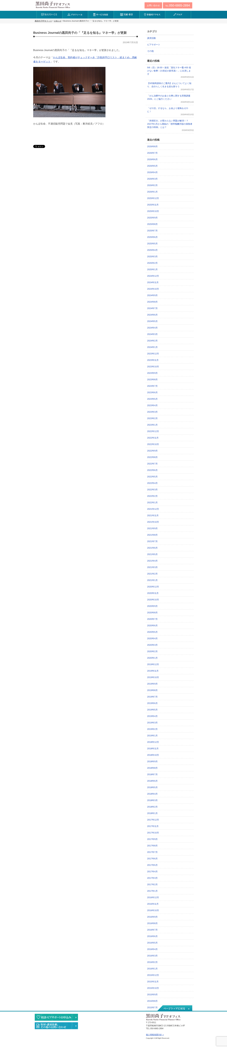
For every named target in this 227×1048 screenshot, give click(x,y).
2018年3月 (152, 800)
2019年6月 (152, 703)
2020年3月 (152, 645)
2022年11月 (153, 438)
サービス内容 (101, 14)
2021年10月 (153, 522)
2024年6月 (152, 315)
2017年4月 (152, 871)
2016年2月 (152, 962)
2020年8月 (152, 612)
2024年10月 (153, 289)
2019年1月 (152, 735)
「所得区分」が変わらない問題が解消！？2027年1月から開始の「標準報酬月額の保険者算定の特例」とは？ (169, 123)
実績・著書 (126, 14)
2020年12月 (153, 586)
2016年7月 (152, 930)
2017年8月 (152, 845)
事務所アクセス (152, 14)
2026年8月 (152, 146)
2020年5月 (152, 632)
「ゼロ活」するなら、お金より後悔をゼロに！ (167, 110)
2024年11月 (153, 282)
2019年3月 (152, 722)
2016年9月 (152, 917)
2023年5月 (152, 399)
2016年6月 (152, 936)
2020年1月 (152, 658)
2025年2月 (152, 263)
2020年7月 (152, 619)
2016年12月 (153, 897)
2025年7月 (152, 230)
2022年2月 (152, 496)
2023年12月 (153, 353)
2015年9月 (152, 994)
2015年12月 (153, 975)
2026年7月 (152, 153)
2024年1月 (152, 347)
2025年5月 (152, 243)
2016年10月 (153, 910)
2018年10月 (153, 755)
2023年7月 (152, 386)
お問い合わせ (153, 5)
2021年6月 (152, 548)
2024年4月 (152, 327)
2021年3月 (152, 567)
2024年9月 (152, 295)
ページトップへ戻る (174, 1008)
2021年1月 (152, 580)
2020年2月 (152, 651)
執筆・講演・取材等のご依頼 (56, 1025)
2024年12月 (153, 276)
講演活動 (151, 38)
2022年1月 (152, 502)
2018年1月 (152, 813)
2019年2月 (152, 729)
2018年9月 (152, 761)
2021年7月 (152, 541)
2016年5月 (152, 942)
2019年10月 (153, 677)
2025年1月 (152, 269)
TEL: (177, 5)
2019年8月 (152, 690)
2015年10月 (153, 988)
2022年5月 (152, 476)
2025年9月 (152, 217)
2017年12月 (153, 819)
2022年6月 (152, 470)
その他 (150, 51)
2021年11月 (153, 515)
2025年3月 (152, 256)
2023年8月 (152, 379)
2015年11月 (153, 981)
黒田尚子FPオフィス (53, 5)
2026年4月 (152, 172)
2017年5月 (152, 865)
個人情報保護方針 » (155, 1035)
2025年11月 (153, 204)
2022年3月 (152, 489)
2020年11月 (153, 593)
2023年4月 (152, 405)
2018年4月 (152, 794)
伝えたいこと (49, 14)
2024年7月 (152, 308)
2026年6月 (152, 159)
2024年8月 (152, 302)
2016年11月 (153, 904)
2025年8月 (152, 224)
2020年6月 (152, 625)
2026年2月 (152, 185)
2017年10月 (153, 832)
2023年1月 (152, 425)
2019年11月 (153, 671)
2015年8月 (152, 1001)
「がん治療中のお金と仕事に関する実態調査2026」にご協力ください (168, 97)
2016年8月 (152, 923)
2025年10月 (153, 211)
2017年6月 (152, 858)
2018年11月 (153, 748)
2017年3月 (152, 878)
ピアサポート (153, 44)
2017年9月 (152, 839)
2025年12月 (153, 198)
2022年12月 (153, 431)
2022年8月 (152, 457)
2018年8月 (152, 768)
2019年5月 (152, 709)
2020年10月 (153, 599)
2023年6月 (152, 392)
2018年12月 (153, 742)
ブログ (178, 14)
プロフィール (75, 14)
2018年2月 (152, 807)
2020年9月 (152, 606)
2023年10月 (153, 366)
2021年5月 (152, 554)
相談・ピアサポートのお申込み (56, 1017)
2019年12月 (153, 664)
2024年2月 (152, 340)
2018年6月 (152, 781)
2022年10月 (153, 444)
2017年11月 (153, 826)
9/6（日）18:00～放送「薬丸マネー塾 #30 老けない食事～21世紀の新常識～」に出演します (169, 70)
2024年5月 (152, 321)
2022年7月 (152, 463)
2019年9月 (152, 684)
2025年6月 (152, 237)
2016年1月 (152, 968)
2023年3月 (152, 412)
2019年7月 (152, 696)
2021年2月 (152, 573)
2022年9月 (152, 450)
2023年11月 (153, 360)
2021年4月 (152, 561)
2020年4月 (152, 638)
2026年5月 (152, 166)
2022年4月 (152, 483)
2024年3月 (152, 334)
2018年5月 (152, 787)
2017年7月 (152, 852)
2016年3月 (152, 955)
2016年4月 (152, 949)
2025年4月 (152, 250)
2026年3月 (152, 179)
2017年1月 (152, 891)
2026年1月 (152, 192)
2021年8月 (152, 535)
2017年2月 (152, 884)
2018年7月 (152, 774)
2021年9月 (152, 528)
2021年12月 (153, 509)
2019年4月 (152, 716)
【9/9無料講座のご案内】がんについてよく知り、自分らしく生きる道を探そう (169, 85)
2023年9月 (152, 373)
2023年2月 (152, 418)
